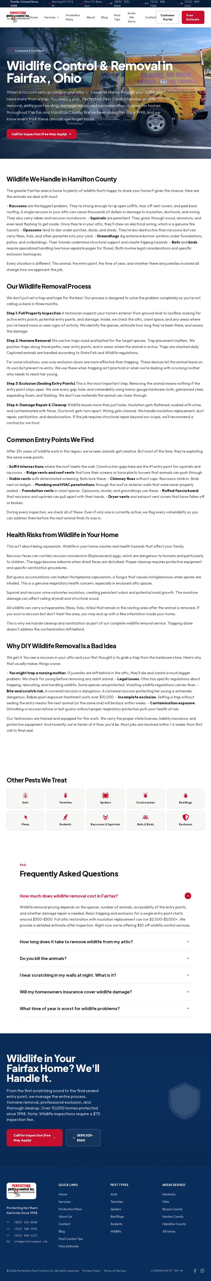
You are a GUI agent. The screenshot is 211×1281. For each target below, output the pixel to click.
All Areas (168, 1231)
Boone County (172, 1209)
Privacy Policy (91, 1271)
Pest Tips (117, 17)
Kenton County (173, 1216)
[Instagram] (202, 1271)
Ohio (165, 1202)
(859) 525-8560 (85, 1137)
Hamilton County (174, 1224)
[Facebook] (195, 1271)
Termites (116, 1202)
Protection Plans (73, 17)
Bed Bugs (117, 1216)
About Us (65, 1216)
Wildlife (115, 1231)
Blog (104, 17)
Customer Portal (168, 17)
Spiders (115, 1209)
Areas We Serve (132, 17)
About (91, 17)
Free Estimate (192, 17)
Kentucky (169, 1194)
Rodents (116, 1224)
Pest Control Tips (71, 1239)
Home (34, 17)
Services (49, 17)
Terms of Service (115, 1271)
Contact (150, 17)
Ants (113, 1194)
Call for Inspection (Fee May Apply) (39, 134)
